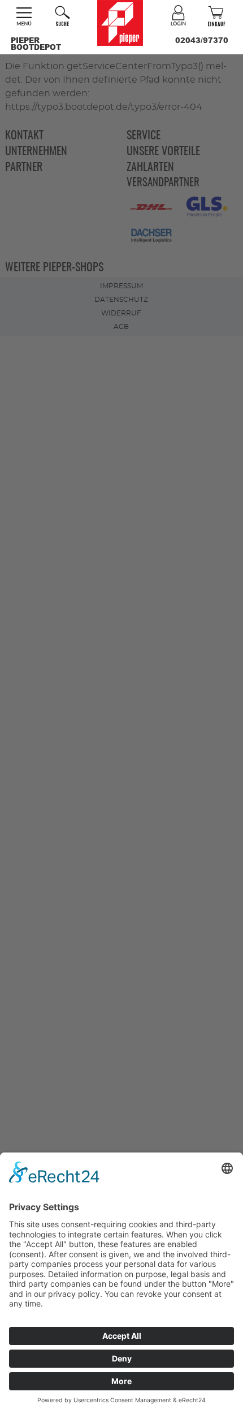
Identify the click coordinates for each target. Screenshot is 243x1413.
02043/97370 (201, 40)
